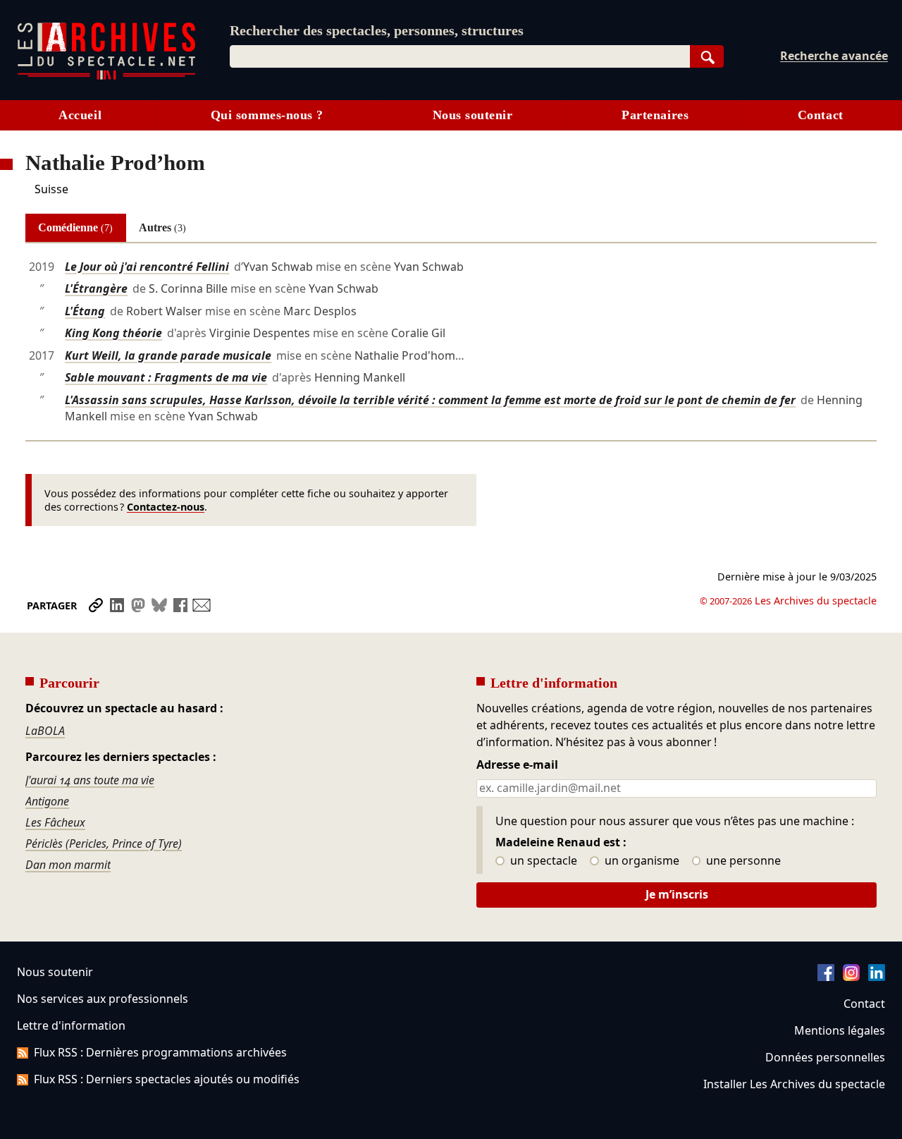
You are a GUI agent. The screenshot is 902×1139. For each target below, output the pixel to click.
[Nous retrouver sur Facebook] (825, 977)
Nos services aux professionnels (102, 998)
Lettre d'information (71, 1025)
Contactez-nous (165, 506)
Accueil (79, 115)
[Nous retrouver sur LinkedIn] (876, 977)
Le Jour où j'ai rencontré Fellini (147, 266)
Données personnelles (825, 1057)
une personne (742, 861)
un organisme (640, 861)
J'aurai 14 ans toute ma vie (89, 780)
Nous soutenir (473, 115)
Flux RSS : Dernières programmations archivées (160, 1052)
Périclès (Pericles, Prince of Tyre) (103, 843)
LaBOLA (45, 730)
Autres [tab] (162, 227)
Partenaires (655, 115)
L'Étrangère (96, 288)
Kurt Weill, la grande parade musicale (168, 355)
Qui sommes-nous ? (267, 115)
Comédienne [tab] (75, 227)
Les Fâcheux (55, 822)
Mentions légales (839, 1030)
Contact (821, 115)
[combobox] (460, 56)
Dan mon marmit (68, 864)
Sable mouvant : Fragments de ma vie (166, 377)
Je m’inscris (676, 894)
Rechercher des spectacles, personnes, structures (377, 30)
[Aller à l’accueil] (106, 77)
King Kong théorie (113, 333)
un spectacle (542, 861)
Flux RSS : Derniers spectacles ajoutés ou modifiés (166, 1079)
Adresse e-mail (517, 765)
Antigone (47, 801)
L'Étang (85, 311)
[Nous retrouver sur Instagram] (851, 977)
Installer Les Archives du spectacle (794, 1084)
